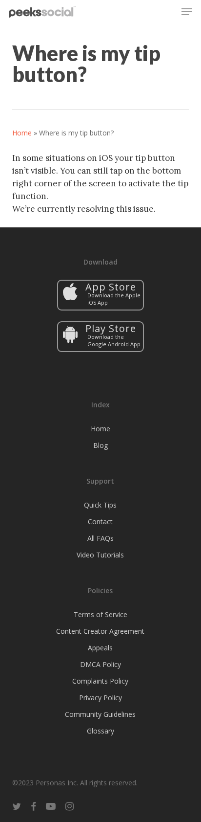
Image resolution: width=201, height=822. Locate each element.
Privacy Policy (100, 697)
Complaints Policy (100, 681)
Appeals (100, 647)
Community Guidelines (100, 714)
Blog (100, 445)
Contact (100, 521)
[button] (186, 12)
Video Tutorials (100, 554)
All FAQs (100, 538)
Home (22, 132)
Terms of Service (100, 614)
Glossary (100, 730)
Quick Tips (100, 505)
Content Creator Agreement (100, 631)
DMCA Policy (100, 664)
